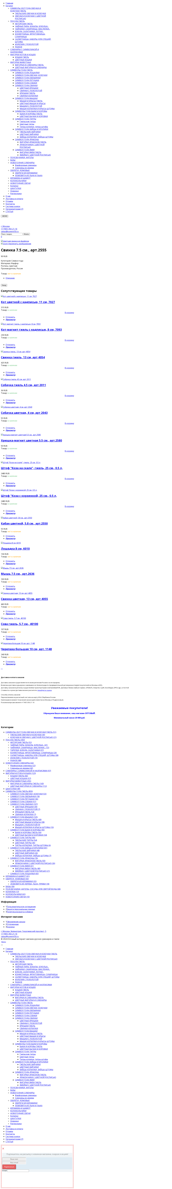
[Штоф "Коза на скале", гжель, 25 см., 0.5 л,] (21, 462)
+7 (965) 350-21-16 (9, 229)
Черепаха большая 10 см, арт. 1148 (26, 649)
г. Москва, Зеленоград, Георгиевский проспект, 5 (23, 931)
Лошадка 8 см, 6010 (15, 548)
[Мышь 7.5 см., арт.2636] (12, 568)
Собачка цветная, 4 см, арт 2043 (24, 413)
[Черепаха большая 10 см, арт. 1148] (18, 643)
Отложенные (13, 924)
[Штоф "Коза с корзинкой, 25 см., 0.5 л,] (19, 490)
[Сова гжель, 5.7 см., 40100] (13, 618)
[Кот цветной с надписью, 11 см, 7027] (19, 296)
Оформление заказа (16, 921)
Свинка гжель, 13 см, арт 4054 (23, 357)
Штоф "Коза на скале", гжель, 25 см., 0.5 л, (32, 468)
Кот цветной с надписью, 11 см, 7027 (28, 302)
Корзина (11, 927)
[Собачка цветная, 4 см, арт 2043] (16, 407)
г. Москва (5, 226)
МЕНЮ (4, 216)
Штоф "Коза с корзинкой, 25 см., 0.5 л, (29, 496)
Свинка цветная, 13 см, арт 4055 (24, 599)
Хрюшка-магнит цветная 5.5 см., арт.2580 (31, 440)
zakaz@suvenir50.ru (10, 231)
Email (4, 1170)
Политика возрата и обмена (20, 911)
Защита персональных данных (21, 909)
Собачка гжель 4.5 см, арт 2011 (23, 385)
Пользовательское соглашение (21, 906)
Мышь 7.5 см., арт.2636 (17, 574)
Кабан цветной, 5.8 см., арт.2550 (24, 523)
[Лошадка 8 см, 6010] (11, 543)
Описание (10, 278)
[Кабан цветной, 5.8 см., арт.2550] (16, 518)
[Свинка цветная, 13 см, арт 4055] (16, 593)
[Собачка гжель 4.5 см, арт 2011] (16, 379)
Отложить (10, 317)
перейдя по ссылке (44, 690)
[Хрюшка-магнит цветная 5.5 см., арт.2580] (21, 434)
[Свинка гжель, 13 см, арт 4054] (15, 351)
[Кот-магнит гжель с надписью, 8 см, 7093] (20, 324)
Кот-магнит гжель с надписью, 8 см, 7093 (31, 329)
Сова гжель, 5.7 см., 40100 (19, 624)
